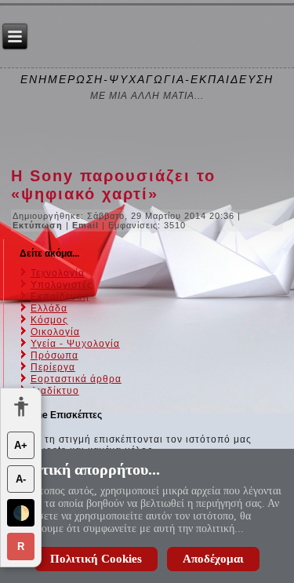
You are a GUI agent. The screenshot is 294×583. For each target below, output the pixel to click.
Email (87, 225)
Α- (21, 479)
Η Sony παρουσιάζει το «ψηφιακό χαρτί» (113, 184)
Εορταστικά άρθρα (76, 378)
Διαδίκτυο (55, 390)
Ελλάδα (49, 308)
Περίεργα (53, 367)
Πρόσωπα (54, 355)
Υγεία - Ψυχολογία (75, 343)
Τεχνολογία (58, 273)
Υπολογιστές (62, 284)
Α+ (20, 445)
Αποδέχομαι (213, 558)
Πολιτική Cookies (96, 558)
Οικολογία (55, 331)
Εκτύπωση (39, 225)
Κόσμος (49, 320)
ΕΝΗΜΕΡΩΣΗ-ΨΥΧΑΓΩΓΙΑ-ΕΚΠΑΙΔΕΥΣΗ (147, 79)
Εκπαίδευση (60, 296)
